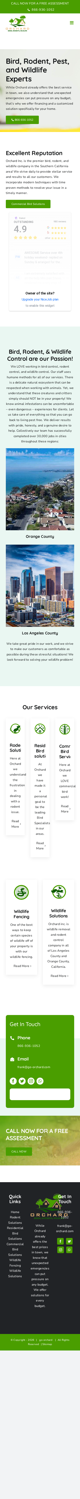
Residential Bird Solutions (15, 1233)
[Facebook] (60, 1241)
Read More (21, 966)
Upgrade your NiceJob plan (40, 299)
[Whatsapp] (69, 1250)
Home (15, 1212)
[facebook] (13, 1081)
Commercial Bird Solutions (15, 1249)
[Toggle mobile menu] (72, 23)
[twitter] (22, 1081)
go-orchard (46, 1340)
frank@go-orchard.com (33, 1067)
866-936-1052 (42, 10)
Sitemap (47, 1344)
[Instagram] (60, 1250)
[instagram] (31, 1081)
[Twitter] (69, 1241)
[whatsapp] (40, 1081)
